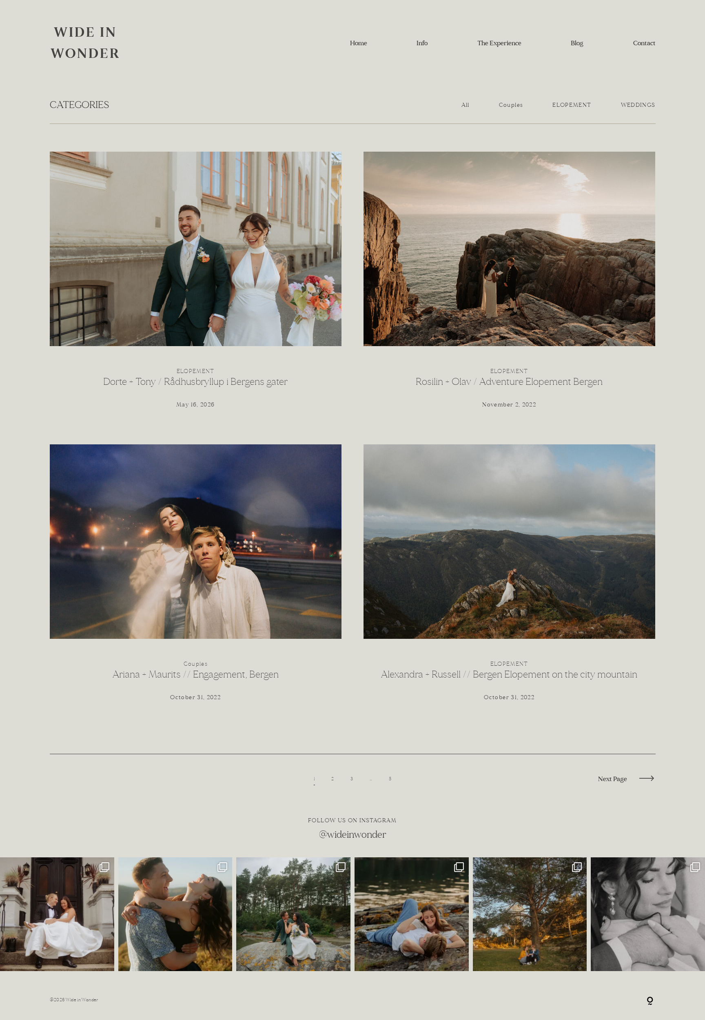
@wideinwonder (352, 834)
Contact (644, 43)
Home (358, 43)
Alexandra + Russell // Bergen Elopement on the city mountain (509, 579)
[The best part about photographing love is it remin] (57, 914)
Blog (577, 43)
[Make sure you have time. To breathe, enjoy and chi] (293, 914)
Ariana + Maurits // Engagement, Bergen (196, 579)
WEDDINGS (638, 105)
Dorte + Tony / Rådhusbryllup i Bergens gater (196, 287)
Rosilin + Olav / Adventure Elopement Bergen (509, 287)
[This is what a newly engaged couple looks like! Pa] (175, 914)
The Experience (499, 43)
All (465, 105)
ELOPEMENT (571, 105)
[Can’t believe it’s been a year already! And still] (648, 914)
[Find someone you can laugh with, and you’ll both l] (530, 914)
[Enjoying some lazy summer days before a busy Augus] (412, 914)
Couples (511, 105)
